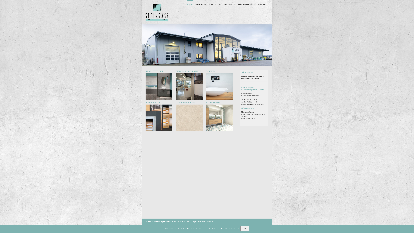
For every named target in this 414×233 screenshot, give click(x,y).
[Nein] (411, 229)
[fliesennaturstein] (189, 74)
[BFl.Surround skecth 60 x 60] (189, 105)
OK (245, 229)
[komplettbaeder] (159, 74)
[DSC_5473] (159, 105)
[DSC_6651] (219, 74)
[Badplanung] (219, 105)
